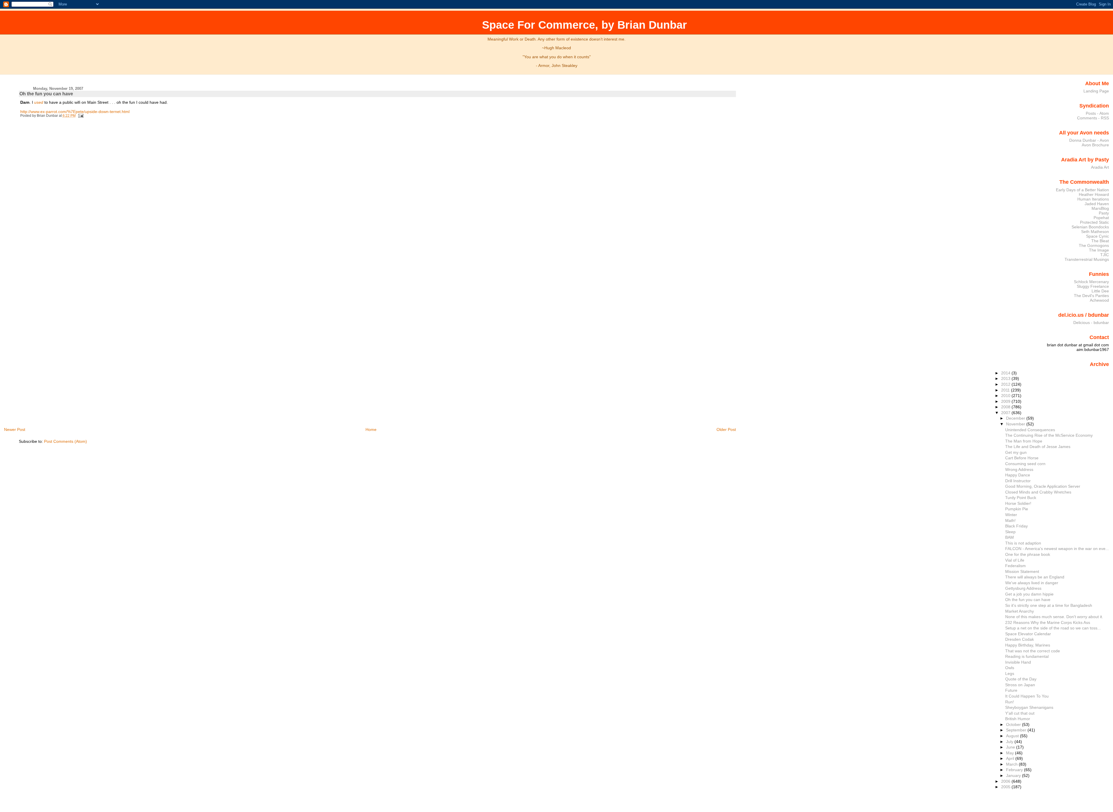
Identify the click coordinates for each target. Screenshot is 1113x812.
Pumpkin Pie (1016, 509)
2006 (1006, 781)
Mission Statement (1022, 571)
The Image (1099, 250)
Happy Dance (1017, 475)
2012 (1006, 384)
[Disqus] (378, 199)
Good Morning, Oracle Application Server (1042, 486)
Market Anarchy (1019, 611)
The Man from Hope (1023, 441)
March (1012, 764)
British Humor (1017, 718)
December (1016, 418)
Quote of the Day (1020, 679)
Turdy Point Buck (1020, 497)
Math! (1010, 520)
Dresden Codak (1019, 639)
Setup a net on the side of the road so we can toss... (1053, 628)
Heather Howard (1094, 194)
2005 (1006, 786)
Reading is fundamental (1027, 656)
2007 (1006, 412)
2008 (1006, 407)
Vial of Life (1014, 560)
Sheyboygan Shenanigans (1029, 707)
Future (1011, 690)
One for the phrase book (1027, 554)
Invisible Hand (1018, 662)
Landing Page (1096, 91)
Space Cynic (1097, 236)
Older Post (726, 429)
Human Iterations (1093, 199)
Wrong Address (1019, 469)
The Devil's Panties (1091, 295)
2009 (1006, 401)
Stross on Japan (1020, 684)
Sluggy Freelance (1093, 286)
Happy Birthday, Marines (1027, 645)
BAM (1009, 537)
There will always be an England (1034, 577)
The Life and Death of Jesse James (1037, 446)
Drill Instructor (1018, 480)
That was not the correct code (1032, 651)
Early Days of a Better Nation (1082, 189)
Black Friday (1016, 526)
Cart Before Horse (1022, 458)
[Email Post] (80, 115)
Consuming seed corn (1025, 463)
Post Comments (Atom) (65, 441)
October (1014, 724)
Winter (1011, 514)
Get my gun (1016, 452)
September (1016, 730)
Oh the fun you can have (46, 93)
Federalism (1015, 565)
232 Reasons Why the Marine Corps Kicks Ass (1047, 622)
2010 (1006, 395)
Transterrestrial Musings (1087, 259)
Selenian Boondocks (1090, 227)
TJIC (1104, 254)
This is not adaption (1023, 543)
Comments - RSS (1093, 118)
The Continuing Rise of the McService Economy (1049, 435)
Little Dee (1100, 291)
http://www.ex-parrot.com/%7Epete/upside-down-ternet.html (75, 111)
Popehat (1101, 217)
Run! (1009, 702)
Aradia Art (1100, 167)
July (1010, 741)
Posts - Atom (1097, 113)
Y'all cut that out (1019, 713)
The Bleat (1100, 240)
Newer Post (14, 429)
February (1015, 769)
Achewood (1099, 300)
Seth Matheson (1095, 231)
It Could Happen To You (1027, 696)
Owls (1009, 667)
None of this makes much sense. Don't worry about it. (1054, 616)
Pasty (1104, 213)
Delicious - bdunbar (1091, 322)
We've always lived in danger (1031, 582)
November (1016, 424)
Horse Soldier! (1018, 503)
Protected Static (1094, 222)
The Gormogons (1094, 245)
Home (371, 429)
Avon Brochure (1095, 145)
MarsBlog (1100, 208)
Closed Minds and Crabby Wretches (1038, 492)
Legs (1009, 673)
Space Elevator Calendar (1028, 633)
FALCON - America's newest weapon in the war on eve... (1057, 548)
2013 (1006, 378)
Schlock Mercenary (1091, 281)
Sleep (1010, 531)
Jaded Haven (1097, 203)
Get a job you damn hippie (1029, 594)
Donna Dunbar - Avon (1089, 140)
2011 (1006, 390)
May (1010, 753)
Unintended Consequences (1030, 429)
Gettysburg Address (1023, 588)
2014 (1006, 373)
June (1011, 747)
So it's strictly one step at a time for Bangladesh (1048, 605)
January (1014, 775)
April (1010, 758)
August (1013, 735)
